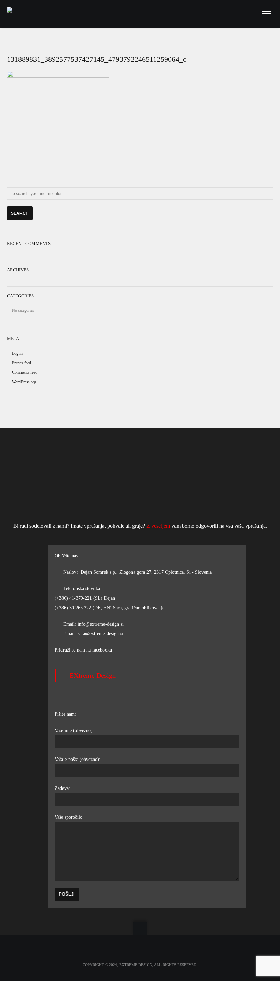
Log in (17, 353)
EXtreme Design (93, 675)
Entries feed (21, 363)
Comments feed (24, 372)
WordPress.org (24, 382)
